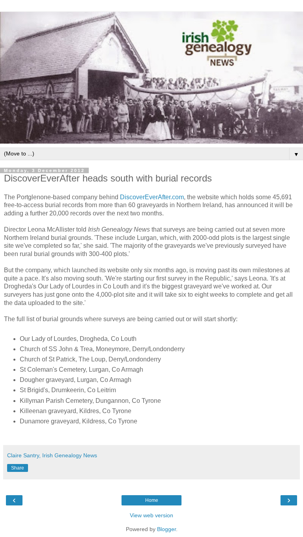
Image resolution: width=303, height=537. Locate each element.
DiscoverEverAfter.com (152, 197)
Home (151, 500)
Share (17, 468)
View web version (151, 515)
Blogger (166, 529)
